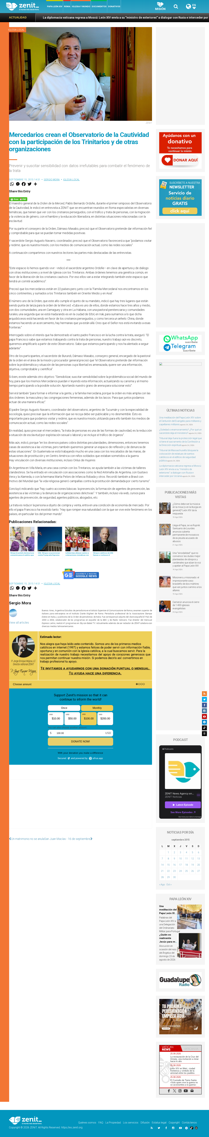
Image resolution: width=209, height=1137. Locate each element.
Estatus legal (159, 1122)
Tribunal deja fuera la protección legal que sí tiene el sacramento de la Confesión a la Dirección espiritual (180, 441)
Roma (67, 6)
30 (174, 877)
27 (198, 871)
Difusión (145, 1122)
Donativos (114, 6)
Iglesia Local (16, 29)
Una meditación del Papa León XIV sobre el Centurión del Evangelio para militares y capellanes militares (180, 421)
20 (198, 865)
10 (180, 858)
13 (198, 858)
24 (180, 871)
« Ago (162, 884)
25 (186, 871)
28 (162, 877)
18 (186, 865)
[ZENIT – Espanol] (26, 6)
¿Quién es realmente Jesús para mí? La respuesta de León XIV (168, 941)
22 (168, 871)
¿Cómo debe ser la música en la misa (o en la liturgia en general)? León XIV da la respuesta (187, 509)
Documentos (99, 6)
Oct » (168, 884)
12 (192, 858)
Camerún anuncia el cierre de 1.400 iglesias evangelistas (186, 605)
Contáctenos (189, 1122)
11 (186, 858)
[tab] (170, 1048)
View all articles (19, 622)
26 (192, 871)
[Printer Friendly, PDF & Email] (18, 198)
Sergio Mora (52, 179)
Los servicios (130, 1122)
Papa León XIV (54, 6)
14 (162, 865)
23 (174, 871)
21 (162, 871)
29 (168, 877)
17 (180, 865)
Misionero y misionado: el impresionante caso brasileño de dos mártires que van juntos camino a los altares (187, 583)
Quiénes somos (87, 1122)
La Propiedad (113, 1122)
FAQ (100, 1122)
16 (174, 865)
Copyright (174, 1122)
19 (192, 865)
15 (168, 865)
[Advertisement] (80, 807)
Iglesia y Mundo (81, 6)
